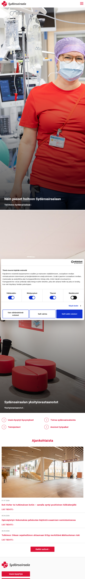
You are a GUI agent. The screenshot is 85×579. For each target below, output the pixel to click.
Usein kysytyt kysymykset (21, 420)
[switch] (32, 297)
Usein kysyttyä (16, 574)
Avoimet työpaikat (59, 427)
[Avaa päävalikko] (81, 3)
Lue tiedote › (8, 509)
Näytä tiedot (73, 306)
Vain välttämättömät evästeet (15, 314)
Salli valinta (42, 314)
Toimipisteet (14, 427)
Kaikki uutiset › (42, 549)
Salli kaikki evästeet (69, 314)
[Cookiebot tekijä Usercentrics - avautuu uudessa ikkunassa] (72, 262)
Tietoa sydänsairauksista (63, 420)
